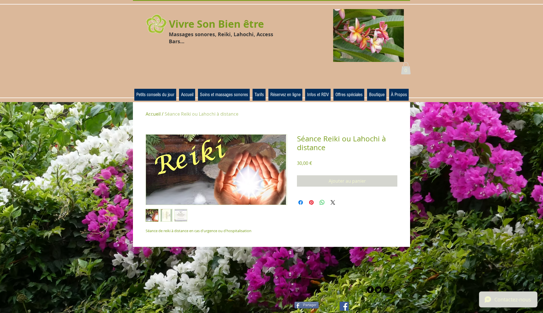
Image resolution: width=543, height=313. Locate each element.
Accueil (153, 114)
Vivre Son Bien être (216, 24)
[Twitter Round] (378, 289)
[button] (406, 68)
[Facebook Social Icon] (344, 306)
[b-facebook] (370, 289)
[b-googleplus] (386, 289)
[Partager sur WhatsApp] (322, 202)
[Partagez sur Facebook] (300, 202)
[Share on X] (332, 202)
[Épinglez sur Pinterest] (311, 202)
